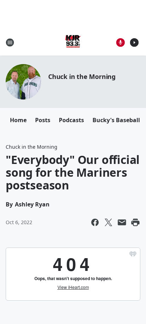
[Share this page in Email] (122, 222)
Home (18, 120)
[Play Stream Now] (134, 42)
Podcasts (71, 120)
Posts (42, 120)
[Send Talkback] (120, 42)
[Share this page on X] (108, 222)
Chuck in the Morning (82, 76)
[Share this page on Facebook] (95, 222)
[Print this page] (135, 222)
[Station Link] (73, 42)
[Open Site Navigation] (10, 42)
